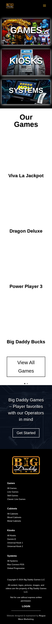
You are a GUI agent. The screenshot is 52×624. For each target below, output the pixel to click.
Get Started (26, 433)
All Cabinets (12, 514)
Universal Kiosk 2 (15, 546)
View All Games (26, 367)
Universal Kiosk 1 (15, 543)
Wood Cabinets (14, 517)
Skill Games (12, 495)
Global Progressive (16, 568)
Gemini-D (11, 539)
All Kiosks (11, 535)
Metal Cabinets (14, 521)
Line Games (12, 492)
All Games (12, 488)
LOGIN (26, 606)
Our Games (26, 120)
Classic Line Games (16, 499)
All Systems (12, 561)
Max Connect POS (15, 564)
